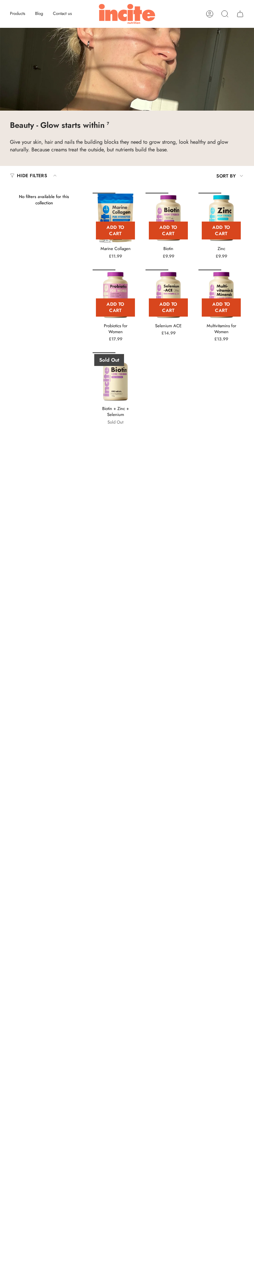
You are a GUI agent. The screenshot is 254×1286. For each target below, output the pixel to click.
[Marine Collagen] (115, 218)
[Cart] (240, 14)
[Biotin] (168, 218)
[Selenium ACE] (168, 295)
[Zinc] (221, 218)
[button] (17, 14)
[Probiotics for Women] (115, 295)
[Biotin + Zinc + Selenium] (115, 377)
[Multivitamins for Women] (221, 295)
